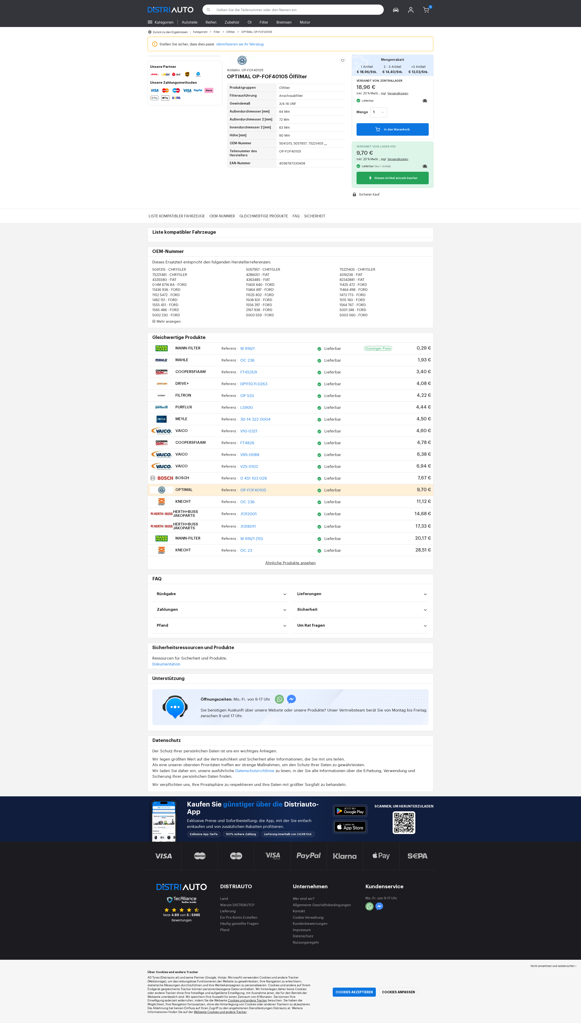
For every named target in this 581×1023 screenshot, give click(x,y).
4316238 (351, 274)
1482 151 (164, 299)
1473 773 (353, 294)
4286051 (257, 274)
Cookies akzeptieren (354, 992)
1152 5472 (166, 294)
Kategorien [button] (164, 22)
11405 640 (260, 284)
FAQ (296, 215)
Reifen (211, 22)
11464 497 (260, 289)
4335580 (164, 279)
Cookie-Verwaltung (308, 917)
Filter (264, 22)
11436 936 (166, 289)
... (325, 143)
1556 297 (259, 304)
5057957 (263, 269)
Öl (249, 22)
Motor (305, 22)
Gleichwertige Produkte (263, 215)
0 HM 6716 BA (169, 284)
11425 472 (353, 284)
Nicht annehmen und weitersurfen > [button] (553, 966)
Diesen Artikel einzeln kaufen (395, 178)
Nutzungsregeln (306, 942)
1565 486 (165, 309)
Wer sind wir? (304, 898)
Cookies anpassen (398, 992)
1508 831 (259, 299)
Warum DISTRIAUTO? (237, 904)
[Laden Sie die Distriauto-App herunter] (350, 811)
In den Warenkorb (396, 129)
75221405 (357, 269)
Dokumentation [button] (166, 663)
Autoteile (189, 22)
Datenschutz (303, 935)
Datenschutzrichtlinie (254, 770)
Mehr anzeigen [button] (168, 321)
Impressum (302, 929)
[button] (395, 9)
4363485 (258, 279)
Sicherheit (314, 215)
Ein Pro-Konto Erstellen (238, 917)
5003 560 (354, 314)
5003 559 (260, 314)
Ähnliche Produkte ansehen (290, 562)
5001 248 (353, 309)
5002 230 (166, 314)
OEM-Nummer (222, 215)
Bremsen (284, 22)
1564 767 (353, 304)
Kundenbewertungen (310, 923)
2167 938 (259, 309)
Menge (362, 112)
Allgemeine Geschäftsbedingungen (322, 904)
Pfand (224, 929)
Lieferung (228, 910)
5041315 (169, 269)
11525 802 (260, 294)
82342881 (352, 279)
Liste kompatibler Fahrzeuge (177, 215)
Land (224, 898)
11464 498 (354, 289)
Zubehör (232, 22)
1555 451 (165, 304)
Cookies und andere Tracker (247, 1000)
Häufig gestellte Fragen (239, 923)
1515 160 (352, 299)
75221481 (169, 274)
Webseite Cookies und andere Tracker (220, 1012)
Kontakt (299, 910)
